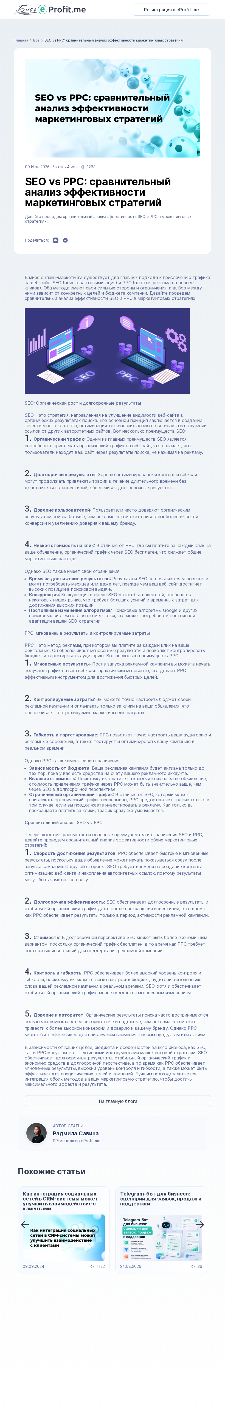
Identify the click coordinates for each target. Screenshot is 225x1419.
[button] (25, 1225)
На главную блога (118, 1101)
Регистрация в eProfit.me (171, 9)
